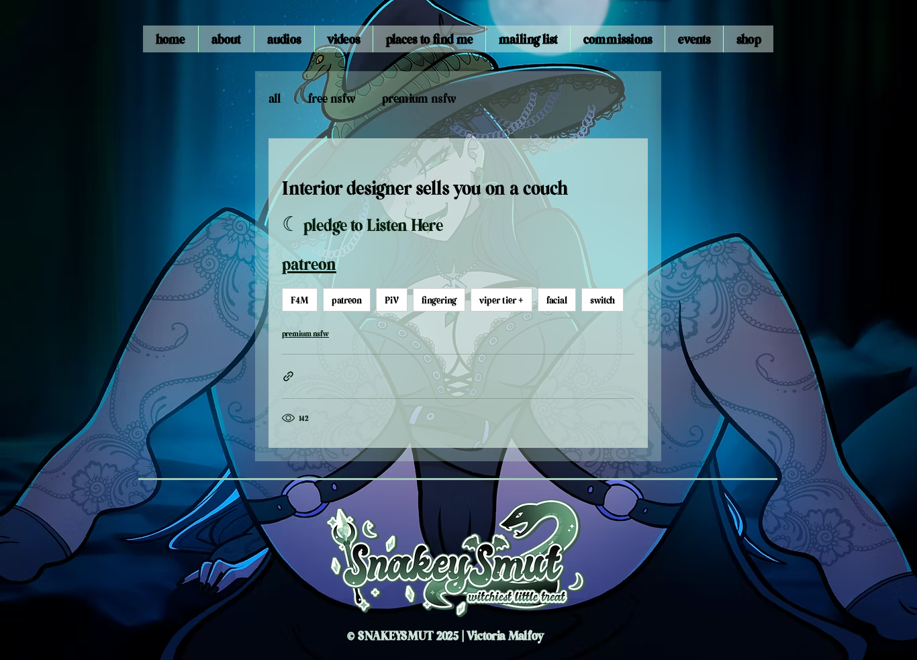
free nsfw (331, 97)
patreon (347, 299)
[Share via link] (288, 376)
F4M (300, 299)
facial (556, 299)
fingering (439, 299)
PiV (392, 299)
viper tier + (501, 299)
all (275, 97)
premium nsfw (419, 97)
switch (602, 299)
